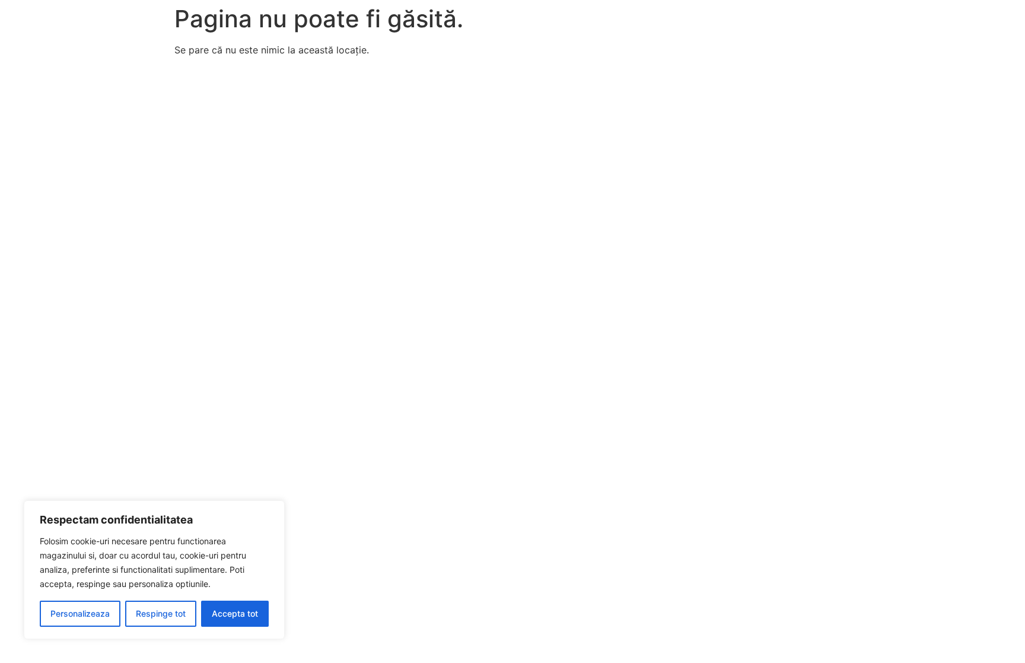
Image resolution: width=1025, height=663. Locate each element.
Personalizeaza (80, 613)
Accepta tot (235, 613)
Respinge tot (161, 613)
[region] (154, 569)
